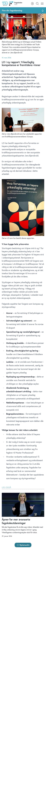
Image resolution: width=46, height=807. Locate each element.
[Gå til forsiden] (12, 3)
